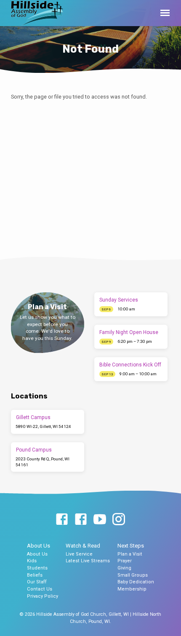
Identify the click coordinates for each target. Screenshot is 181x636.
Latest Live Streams (88, 561)
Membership (131, 589)
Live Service (79, 554)
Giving (124, 568)
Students (37, 568)
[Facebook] (61, 520)
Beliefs (35, 575)
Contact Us (39, 589)
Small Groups (132, 575)
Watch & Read (83, 545)
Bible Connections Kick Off (130, 365)
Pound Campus (34, 450)
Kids (32, 561)
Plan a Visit (129, 554)
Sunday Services (118, 300)
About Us (38, 545)
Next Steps (130, 545)
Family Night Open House (128, 332)
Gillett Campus (33, 417)
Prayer (124, 561)
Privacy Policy (42, 596)
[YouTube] (99, 520)
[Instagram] (118, 520)
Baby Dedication (135, 582)
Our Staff (37, 582)
